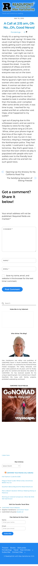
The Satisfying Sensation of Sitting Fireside (19, 179)
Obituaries (21, 548)
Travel (16, 550)
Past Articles (25, 550)
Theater (5, 548)
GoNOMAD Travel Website (11, 507)
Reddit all (20, 512)
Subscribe (6, 552)
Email (6, 269)
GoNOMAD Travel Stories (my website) (20, 473)
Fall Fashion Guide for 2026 (11, 476)
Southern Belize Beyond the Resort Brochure (17, 486)
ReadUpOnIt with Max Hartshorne (17, 556)
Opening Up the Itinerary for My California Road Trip (21, 173)
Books (13, 548)
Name (6, 260)
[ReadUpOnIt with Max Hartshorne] (18, 10)
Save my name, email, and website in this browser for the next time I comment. (17, 278)
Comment (8, 229)
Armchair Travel (23, 510)
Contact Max (17, 552)
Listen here (6, 455)
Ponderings (16, 32)
